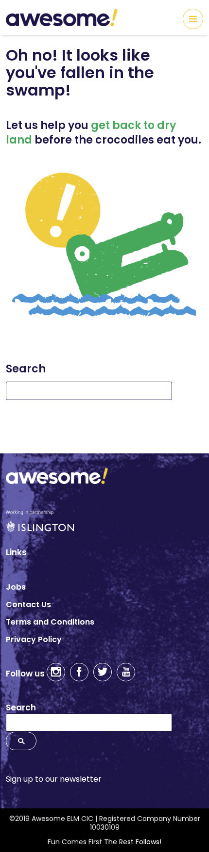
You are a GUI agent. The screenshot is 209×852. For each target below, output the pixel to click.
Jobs (16, 587)
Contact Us (28, 604)
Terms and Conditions (50, 621)
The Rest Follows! (132, 842)
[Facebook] (79, 672)
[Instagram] (56, 672)
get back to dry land (91, 132)
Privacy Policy (34, 639)
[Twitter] (102, 672)
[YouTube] (126, 672)
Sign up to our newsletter (54, 779)
